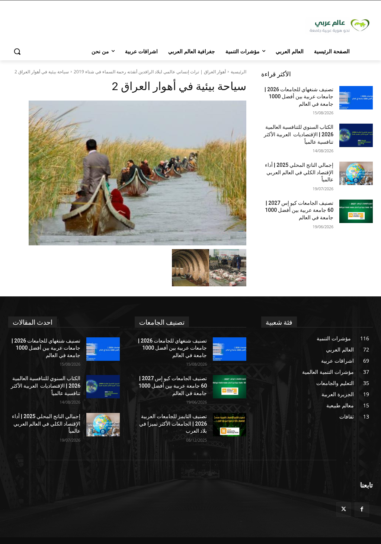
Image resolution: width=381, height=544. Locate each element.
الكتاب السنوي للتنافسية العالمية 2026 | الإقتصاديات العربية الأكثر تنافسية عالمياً (298, 134)
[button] (17, 51)
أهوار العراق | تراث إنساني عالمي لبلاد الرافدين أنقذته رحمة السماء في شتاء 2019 (150, 72)
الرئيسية (238, 72)
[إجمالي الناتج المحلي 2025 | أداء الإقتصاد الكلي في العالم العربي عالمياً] (356, 173)
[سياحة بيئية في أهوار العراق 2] (127, 173)
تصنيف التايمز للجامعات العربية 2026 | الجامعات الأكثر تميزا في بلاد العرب (173, 423)
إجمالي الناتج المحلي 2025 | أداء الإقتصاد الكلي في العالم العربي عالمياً (299, 172)
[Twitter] (343, 509)
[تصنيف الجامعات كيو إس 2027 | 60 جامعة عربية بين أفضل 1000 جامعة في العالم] (356, 211)
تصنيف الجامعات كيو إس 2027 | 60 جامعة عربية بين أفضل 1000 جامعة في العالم (299, 210)
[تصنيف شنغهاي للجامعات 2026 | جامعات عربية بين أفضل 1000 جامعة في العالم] (356, 97)
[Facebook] (362, 509)
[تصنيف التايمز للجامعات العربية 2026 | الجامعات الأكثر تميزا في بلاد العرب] (229, 424)
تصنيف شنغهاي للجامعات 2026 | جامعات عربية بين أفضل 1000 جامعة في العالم (299, 96)
